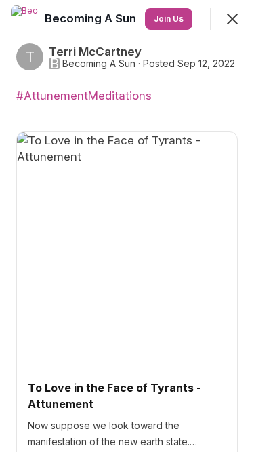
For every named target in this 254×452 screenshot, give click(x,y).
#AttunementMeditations (84, 95)
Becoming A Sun (98, 63)
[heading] (92, 18)
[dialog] (127, 226)
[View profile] (24, 19)
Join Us (169, 19)
